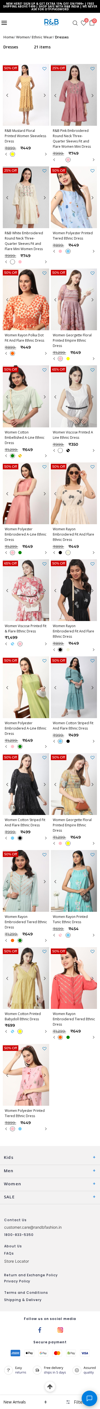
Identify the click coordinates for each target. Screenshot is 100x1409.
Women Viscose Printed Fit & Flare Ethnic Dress (25, 629)
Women (22, 37)
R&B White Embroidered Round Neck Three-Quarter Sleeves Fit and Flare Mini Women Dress (24, 241)
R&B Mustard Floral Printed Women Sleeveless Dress (25, 136)
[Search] (75, 23)
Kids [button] (9, 1157)
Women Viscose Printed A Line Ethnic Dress (73, 435)
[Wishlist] (44, 69)
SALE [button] (9, 1196)
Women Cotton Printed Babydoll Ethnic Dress (23, 1016)
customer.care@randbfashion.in (33, 1227)
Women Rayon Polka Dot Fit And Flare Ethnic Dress (24, 338)
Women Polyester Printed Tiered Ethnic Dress (73, 236)
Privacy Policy (17, 1281)
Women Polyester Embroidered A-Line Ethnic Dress (25, 534)
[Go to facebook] (39, 1329)
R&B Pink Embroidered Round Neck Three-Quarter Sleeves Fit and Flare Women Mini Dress (72, 138)
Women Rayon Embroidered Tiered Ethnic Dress (26, 922)
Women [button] (12, 1183)
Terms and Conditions (26, 1292)
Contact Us (15, 1220)
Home (8, 37)
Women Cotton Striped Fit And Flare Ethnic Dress (73, 726)
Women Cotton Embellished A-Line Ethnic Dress (24, 437)
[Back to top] (50, 1387)
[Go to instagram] (60, 1329)
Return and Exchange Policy (31, 1275)
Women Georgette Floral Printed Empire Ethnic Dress (72, 340)
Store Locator (16, 1261)
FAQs (9, 1253)
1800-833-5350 (18, 1234)
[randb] (52, 22)
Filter (79, 1402)
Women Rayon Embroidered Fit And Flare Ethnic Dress (73, 534)
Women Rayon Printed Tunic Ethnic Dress (70, 919)
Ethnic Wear (42, 37)
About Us (13, 1246)
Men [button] (9, 1170)
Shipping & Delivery (23, 1299)
